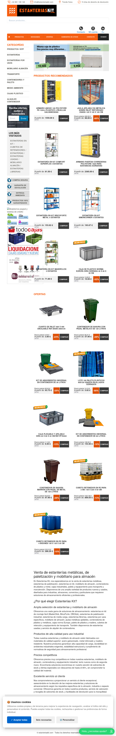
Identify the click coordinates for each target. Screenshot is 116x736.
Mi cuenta (93, 31)
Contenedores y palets (15, 81)
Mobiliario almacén (17, 68)
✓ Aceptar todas (19, 719)
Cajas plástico (15, 93)
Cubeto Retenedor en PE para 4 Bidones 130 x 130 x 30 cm (51, 542)
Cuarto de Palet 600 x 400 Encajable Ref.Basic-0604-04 (51, 328)
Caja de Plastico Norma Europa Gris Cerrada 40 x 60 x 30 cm (91, 271)
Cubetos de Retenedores (17, 148)
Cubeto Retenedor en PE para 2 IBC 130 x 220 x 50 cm (91, 489)
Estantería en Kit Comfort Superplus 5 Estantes (51, 163)
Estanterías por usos (15, 61)
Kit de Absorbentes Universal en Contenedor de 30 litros (51, 381)
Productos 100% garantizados (20, 201)
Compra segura (20, 180)
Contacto (81, 31)
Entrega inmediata (20, 194)
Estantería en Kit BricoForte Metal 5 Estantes (51, 216)
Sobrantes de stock (69, 37)
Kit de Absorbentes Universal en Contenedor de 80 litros (91, 435)
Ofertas (49, 37)
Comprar (64, 118)
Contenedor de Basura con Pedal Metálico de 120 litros (91, 328)
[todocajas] (25, 239)
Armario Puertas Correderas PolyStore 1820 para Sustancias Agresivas (91, 164)
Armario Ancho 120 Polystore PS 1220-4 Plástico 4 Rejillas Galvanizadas (51, 110)
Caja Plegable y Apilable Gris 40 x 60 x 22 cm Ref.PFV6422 (51, 435)
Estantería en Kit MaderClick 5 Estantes (51, 270)
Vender (103, 37)
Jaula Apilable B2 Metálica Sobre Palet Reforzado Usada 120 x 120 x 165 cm (91, 110)
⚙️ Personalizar (67, 719)
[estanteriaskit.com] (32, 10)
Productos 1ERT (15, 49)
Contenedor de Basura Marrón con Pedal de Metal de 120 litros (51, 490)
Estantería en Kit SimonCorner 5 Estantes (91, 216)
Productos (19, 37)
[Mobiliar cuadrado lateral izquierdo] (25, 269)
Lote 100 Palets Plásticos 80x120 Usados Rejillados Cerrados (91, 382)
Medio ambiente (15, 88)
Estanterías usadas (16, 158)
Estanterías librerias (16, 170)
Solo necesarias (43, 719)
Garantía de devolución (20, 186)
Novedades (35, 37)
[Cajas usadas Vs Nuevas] (71, 57)
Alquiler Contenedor (13, 100)
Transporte (13, 74)
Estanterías (13, 54)
